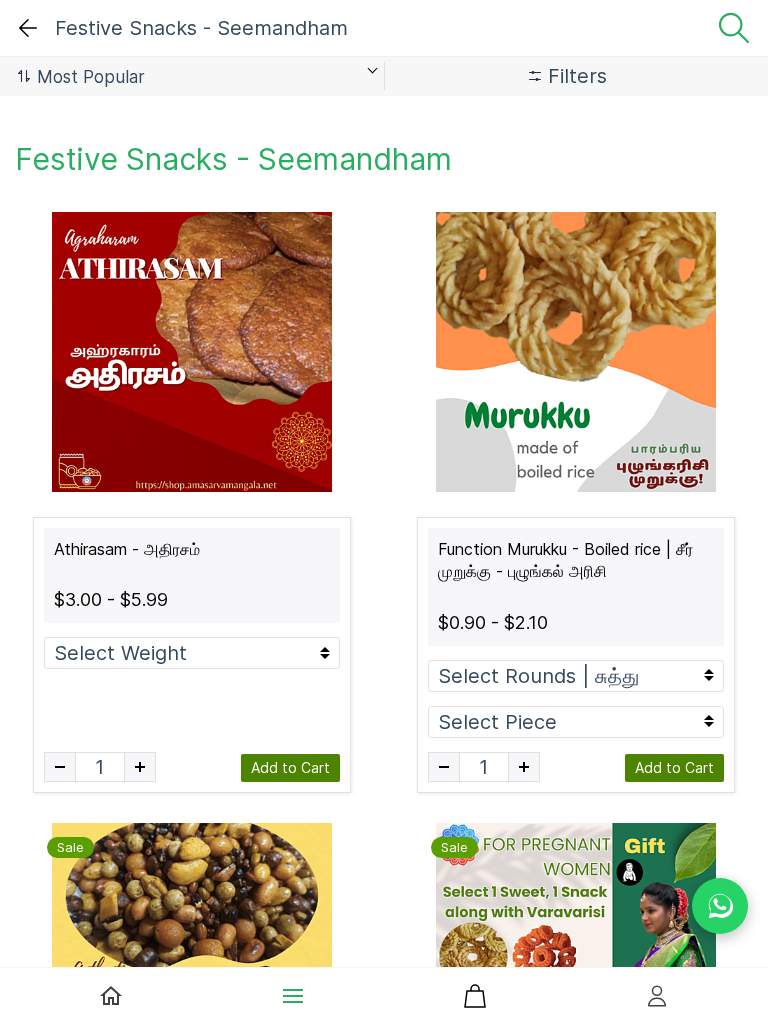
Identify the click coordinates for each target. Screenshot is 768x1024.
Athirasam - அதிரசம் (127, 549)
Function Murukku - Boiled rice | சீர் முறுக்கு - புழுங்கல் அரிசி (565, 560)
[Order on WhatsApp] (720, 906)
